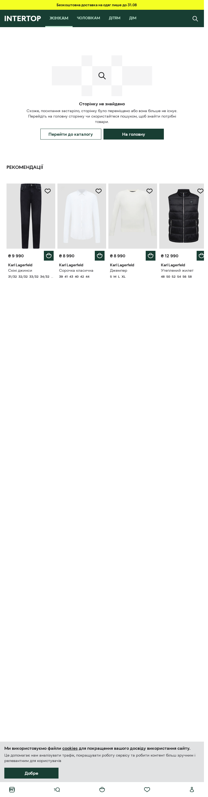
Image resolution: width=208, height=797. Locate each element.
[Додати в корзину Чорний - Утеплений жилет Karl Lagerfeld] (197, 254)
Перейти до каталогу (70, 134)
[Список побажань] (147, 789)
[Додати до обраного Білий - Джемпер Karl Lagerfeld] (146, 191)
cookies (70, 748)
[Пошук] (195, 18)
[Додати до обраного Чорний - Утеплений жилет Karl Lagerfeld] (196, 191)
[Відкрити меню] (56, 789)
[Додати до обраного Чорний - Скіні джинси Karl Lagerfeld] (46, 191)
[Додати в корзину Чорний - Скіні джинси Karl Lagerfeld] (48, 254)
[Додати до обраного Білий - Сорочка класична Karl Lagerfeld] (96, 191)
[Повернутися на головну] (22, 18)
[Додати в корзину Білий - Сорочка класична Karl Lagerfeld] (98, 254)
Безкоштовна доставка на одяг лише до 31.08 (97, 5)
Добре (31, 773)
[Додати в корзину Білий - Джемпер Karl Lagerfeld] (147, 254)
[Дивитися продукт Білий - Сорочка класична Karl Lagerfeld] (80, 215)
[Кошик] (102, 789)
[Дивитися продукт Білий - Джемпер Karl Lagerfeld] (130, 215)
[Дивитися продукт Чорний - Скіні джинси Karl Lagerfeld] (30, 215)
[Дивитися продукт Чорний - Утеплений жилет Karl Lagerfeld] (180, 215)
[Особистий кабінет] (192, 789)
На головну (133, 134)
